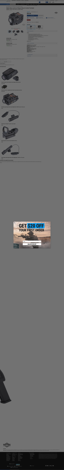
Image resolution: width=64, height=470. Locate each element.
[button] (32, 245)
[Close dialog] (14, 222)
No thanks (32, 247)
